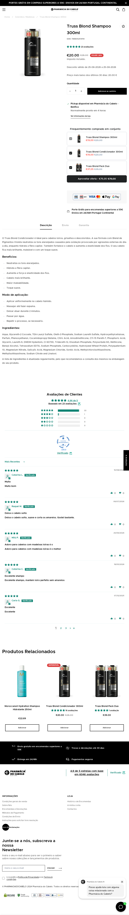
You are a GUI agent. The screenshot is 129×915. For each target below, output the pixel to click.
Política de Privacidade (28, 877)
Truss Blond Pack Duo (97, 166)
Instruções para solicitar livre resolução (20, 820)
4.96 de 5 (73, 401)
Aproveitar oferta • (97, 179)
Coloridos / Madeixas (24, 17)
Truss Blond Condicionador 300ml (104, 152)
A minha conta (73, 805)
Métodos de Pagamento (13, 813)
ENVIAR (51, 868)
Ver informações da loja (80, 116)
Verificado (62, 453)
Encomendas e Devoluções (14, 809)
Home (7, 17)
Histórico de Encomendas (79, 801)
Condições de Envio (11, 817)
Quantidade (73, 84)
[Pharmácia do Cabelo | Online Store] (64, 10)
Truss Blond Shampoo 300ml (101, 137)
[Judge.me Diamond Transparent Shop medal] (63, 442)
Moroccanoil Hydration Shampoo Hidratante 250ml (22, 708)
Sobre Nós (7, 805)
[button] (74, 47)
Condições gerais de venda (14, 801)
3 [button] (66, 628)
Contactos (72, 809)
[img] (11, 471)
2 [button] (61, 628)
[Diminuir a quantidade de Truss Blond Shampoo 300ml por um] (70, 91)
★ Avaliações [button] (126, 460)
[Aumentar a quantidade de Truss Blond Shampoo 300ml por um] (81, 91)
